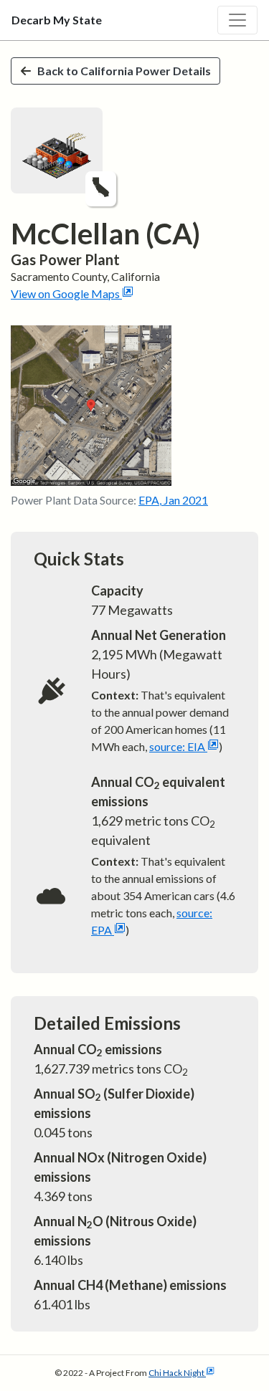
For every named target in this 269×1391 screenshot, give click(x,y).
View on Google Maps (65, 293)
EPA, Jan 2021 (173, 500)
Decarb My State (56, 20)
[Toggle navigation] (237, 20)
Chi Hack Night (176, 1372)
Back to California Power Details (124, 70)
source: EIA (177, 746)
